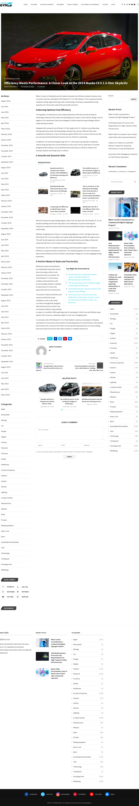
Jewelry (124, 372)
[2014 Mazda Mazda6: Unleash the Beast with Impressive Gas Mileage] (43, 190)
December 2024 (7, 212)
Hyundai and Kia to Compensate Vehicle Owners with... (47, 401)
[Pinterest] (129, 4)
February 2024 (6, 267)
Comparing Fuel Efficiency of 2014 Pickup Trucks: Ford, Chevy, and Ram (59, 209)
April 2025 (5, 190)
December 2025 (7, 145)
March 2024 (5, 262)
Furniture (124, 348)
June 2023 (5, 312)
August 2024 (6, 234)
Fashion (105, 4)
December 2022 (7, 345)
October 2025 (6, 156)
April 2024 (5, 256)
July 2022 (4, 373)
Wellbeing (60, 4)
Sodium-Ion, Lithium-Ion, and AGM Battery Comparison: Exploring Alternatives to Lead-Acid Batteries (121, 146)
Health (124, 353)
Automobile (124, 314)
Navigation (132, 171)
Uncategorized (124, 446)
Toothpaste (124, 441)
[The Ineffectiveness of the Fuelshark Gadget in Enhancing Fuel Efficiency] (75, 172)
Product (124, 407)
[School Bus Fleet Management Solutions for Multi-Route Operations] (131, 267)
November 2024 (7, 217)
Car (124, 324)
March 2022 (5, 395)
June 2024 (5, 245)
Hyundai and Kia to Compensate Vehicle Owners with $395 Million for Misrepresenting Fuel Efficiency (59, 172)
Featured (34, 4)
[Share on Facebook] (55, 338)
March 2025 (5, 195)
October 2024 (6, 223)
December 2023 (7, 278)
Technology (124, 436)
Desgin (124, 328)
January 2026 (6, 140)
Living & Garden (72, 4)
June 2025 (5, 179)
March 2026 (5, 129)
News (124, 402)
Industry (124, 368)
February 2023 (6, 334)
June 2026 (5, 112)
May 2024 (5, 251)
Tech (124, 431)
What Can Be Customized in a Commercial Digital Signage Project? (121, 222)
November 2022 (7, 350)
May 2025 (5, 184)
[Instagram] (127, 4)
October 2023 (6, 289)
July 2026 (4, 106)
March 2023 (5, 328)
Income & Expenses (47, 4)
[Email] (134, 4)
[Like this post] (50, 338)
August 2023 (6, 300)
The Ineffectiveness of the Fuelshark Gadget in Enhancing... (69, 401)
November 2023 (7, 284)
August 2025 (6, 167)
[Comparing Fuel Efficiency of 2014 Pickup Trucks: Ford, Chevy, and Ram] (43, 210)
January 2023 (6, 339)
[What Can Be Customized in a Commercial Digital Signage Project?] (123, 207)
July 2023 (4, 306)
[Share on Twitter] (60, 338)
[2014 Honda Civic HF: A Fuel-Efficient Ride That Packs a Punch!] (75, 210)
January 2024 (6, 273)
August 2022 (6, 367)
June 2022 (5, 378)
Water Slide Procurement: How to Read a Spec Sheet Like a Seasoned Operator (130, 249)
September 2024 (7, 228)
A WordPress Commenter (117, 171)
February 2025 (6, 201)
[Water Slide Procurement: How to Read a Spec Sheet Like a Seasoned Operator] (131, 236)
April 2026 (5, 123)
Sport (124, 421)
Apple (113, 4)
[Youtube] (132, 4)
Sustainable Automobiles (90, 4)
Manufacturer (124, 392)
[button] (40, 398)
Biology (124, 319)
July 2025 (4, 173)
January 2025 (6, 206)
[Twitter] (124, 4)
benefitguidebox (12, 86)
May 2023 (5, 317)
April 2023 (5, 323)
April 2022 (5, 389)
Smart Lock (124, 416)
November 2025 (7, 151)
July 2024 (4, 240)
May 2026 (5, 118)
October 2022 (6, 356)
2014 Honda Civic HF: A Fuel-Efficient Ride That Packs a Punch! (91, 209)
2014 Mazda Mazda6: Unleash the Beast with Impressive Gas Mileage (58, 188)
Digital (124, 333)
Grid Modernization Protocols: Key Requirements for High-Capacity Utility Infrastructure (122, 126)
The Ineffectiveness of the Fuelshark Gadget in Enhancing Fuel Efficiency (91, 170)
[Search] (138, 4)
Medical (124, 397)
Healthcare (124, 358)
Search (110, 96)
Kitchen (124, 377)
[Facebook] (122, 4)
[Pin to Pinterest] (65, 338)
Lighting (124, 382)
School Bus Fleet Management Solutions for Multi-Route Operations (130, 279)
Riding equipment (124, 412)
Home (25, 4)
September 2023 (7, 295)
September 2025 (7, 162)
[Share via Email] (70, 338)
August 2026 (6, 101)
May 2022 (5, 384)
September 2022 (7, 361)
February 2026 (6, 134)
